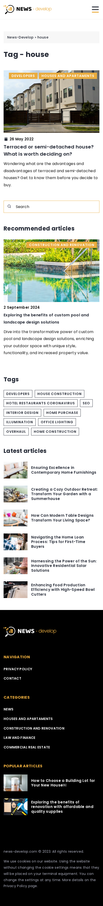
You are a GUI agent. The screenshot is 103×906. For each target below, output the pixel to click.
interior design (22, 412)
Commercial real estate (27, 747)
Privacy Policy (15, 886)
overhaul (16, 431)
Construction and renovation (34, 728)
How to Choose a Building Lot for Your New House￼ (63, 783)
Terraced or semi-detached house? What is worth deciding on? (49, 150)
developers (18, 393)
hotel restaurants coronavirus (40, 403)
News (8, 709)
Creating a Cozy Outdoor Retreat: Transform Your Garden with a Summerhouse (64, 494)
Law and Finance (19, 737)
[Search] (9, 206)
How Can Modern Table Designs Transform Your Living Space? (62, 517)
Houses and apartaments (28, 718)
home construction (55, 431)
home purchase (62, 412)
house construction (59, 393)
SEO (86, 403)
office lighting (57, 422)
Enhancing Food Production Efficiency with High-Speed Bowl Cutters (63, 590)
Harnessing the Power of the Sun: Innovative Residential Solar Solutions (64, 566)
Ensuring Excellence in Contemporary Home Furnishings (64, 470)
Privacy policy (18, 669)
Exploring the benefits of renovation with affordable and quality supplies (62, 807)
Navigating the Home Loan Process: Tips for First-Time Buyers (58, 542)
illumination (19, 422)
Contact (12, 678)
